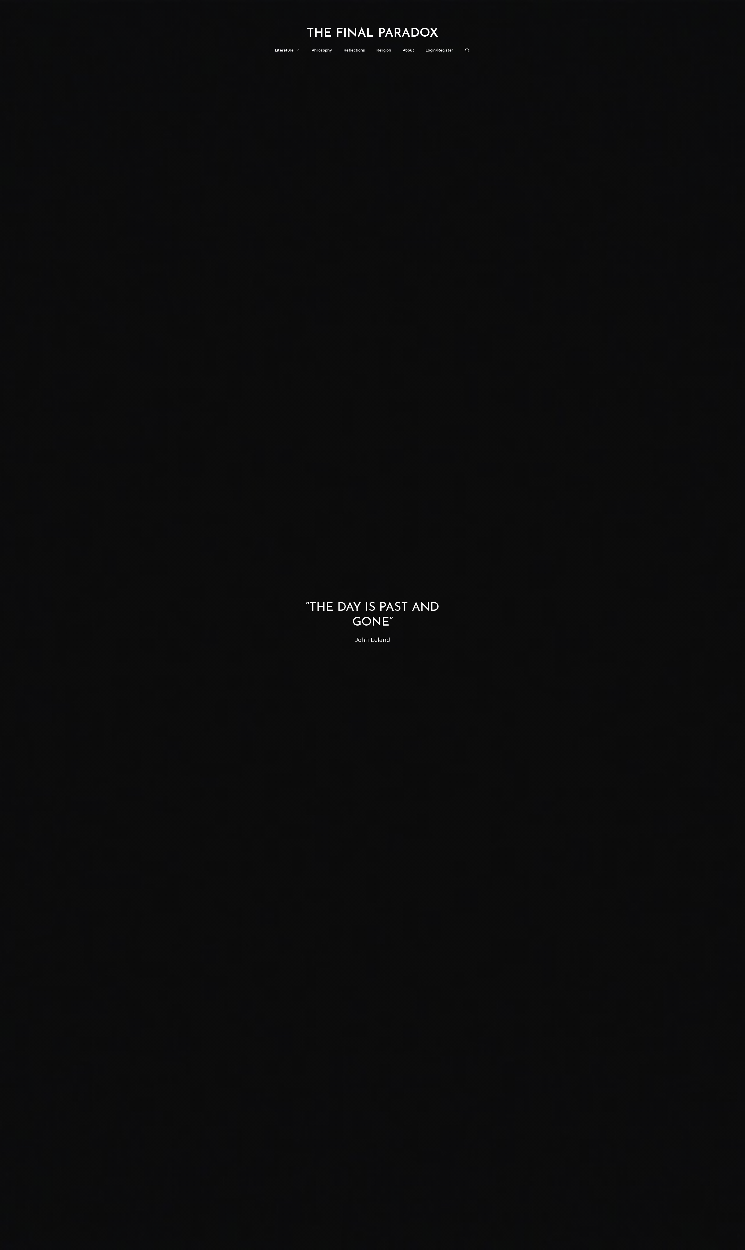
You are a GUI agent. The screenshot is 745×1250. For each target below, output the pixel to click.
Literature (284, 49)
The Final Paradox (372, 33)
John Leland (372, 639)
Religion (384, 49)
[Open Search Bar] (467, 50)
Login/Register (439, 49)
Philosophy (322, 49)
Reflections (354, 49)
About (408, 49)
